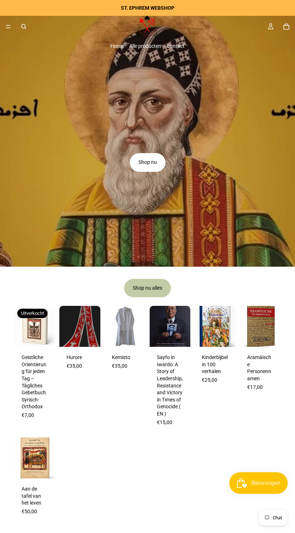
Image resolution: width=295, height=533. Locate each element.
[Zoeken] (24, 27)
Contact (176, 46)
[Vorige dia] (67, 326)
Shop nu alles (147, 288)
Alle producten (145, 46)
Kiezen (95, 336)
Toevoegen (185, 336)
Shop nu (148, 162)
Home (117, 46)
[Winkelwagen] (286, 27)
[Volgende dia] (92, 326)
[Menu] (8, 26)
